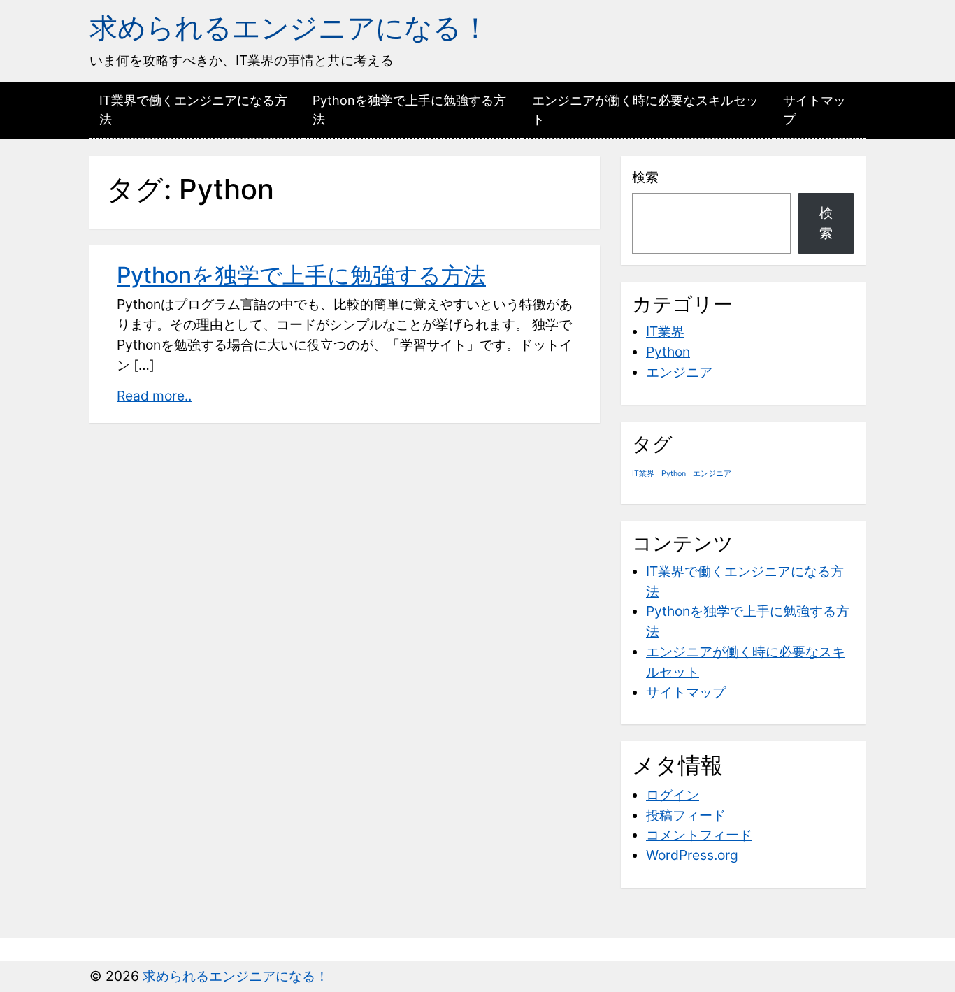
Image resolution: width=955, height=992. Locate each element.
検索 (645, 176)
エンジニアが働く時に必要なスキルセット (645, 110)
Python (668, 351)
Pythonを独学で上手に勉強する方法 (409, 110)
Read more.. (154, 395)
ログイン (672, 794)
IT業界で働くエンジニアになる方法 (193, 110)
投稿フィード (686, 815)
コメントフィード (699, 834)
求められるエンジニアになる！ (289, 27)
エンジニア (679, 372)
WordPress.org (692, 855)
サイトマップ (814, 110)
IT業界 (665, 331)
